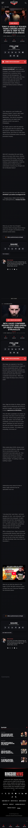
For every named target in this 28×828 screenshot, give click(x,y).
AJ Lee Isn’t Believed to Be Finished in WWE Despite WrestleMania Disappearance (7, 760)
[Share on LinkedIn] (12, 248)
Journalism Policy (20, 804)
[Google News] (12, 52)
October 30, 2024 (20, 199)
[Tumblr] (19, 793)
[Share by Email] (22, 248)
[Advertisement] (12, 181)
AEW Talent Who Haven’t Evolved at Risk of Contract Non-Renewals (7, 752)
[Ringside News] (14, 3)
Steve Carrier (7, 36)
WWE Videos (14, 23)
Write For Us (14, 800)
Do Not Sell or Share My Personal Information (14, 815)
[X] (8, 52)
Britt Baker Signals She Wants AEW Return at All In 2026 (7, 743)
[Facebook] (5, 52)
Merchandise (22, 800)
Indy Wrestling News (13, 320)
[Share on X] (8, 248)
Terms (18, 808)
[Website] (8, 269)
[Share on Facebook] (5, 248)
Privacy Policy (12, 807)
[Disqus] (14, 697)
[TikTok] (12, 797)
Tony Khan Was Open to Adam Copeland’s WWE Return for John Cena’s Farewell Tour (7, 735)
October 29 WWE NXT (9, 69)
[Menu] (3, 3)
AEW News (3, 732)
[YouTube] (22, 52)
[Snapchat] (14, 56)
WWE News (3, 757)
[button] (25, 3)
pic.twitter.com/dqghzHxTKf (17, 194)
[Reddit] (17, 56)
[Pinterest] (19, 52)
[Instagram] (10, 56)
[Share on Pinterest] (15, 248)
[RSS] (16, 797)
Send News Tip (5, 800)
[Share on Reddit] (19, 248)
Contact (11, 804)
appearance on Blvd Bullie (14, 410)
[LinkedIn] (15, 52)
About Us (5, 804)
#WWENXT (6, 194)
